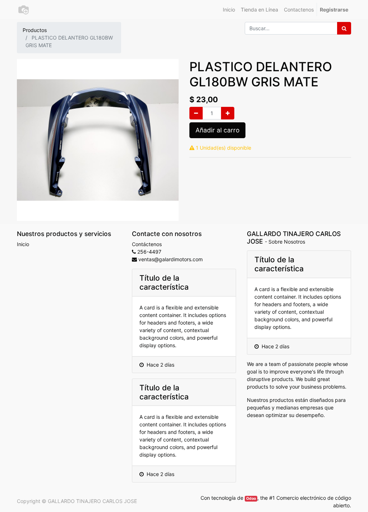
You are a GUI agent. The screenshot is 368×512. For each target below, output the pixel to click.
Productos (35, 30)
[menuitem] (229, 9)
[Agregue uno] (227, 113)
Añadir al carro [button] (217, 130)
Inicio (23, 244)
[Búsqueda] (344, 28)
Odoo (251, 498)
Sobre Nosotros (286, 242)
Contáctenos (147, 244)
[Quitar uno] (196, 113)
